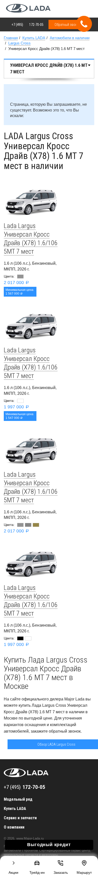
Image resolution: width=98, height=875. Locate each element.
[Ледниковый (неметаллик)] (20, 401)
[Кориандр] (36, 525)
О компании (14, 827)
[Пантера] (20, 638)
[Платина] (28, 525)
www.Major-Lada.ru (30, 838)
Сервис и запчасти (20, 817)
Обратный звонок (68, 25)
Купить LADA (15, 808)
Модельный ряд (18, 799)
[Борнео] (20, 277)
